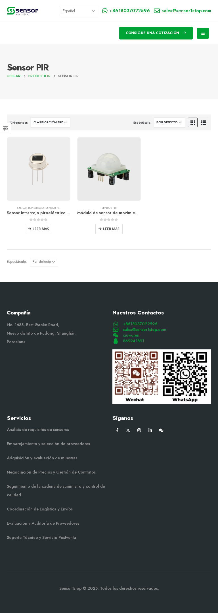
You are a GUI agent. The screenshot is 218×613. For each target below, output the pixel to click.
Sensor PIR (52, 208)
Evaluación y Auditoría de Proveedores (43, 523)
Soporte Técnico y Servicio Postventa (41, 537)
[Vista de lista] (203, 122)
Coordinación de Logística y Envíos (40, 509)
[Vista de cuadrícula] (193, 122)
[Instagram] (139, 430)
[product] (38, 169)
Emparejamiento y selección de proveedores (48, 444)
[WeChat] (161, 430)
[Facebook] (117, 430)
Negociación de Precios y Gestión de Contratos (51, 472)
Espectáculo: (142, 122)
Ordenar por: (19, 122)
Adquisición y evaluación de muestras (42, 458)
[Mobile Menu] (203, 33)
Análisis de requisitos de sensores (38, 429)
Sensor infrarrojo (30, 208)
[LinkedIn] (150, 430)
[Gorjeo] (128, 430)
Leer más (41, 228)
